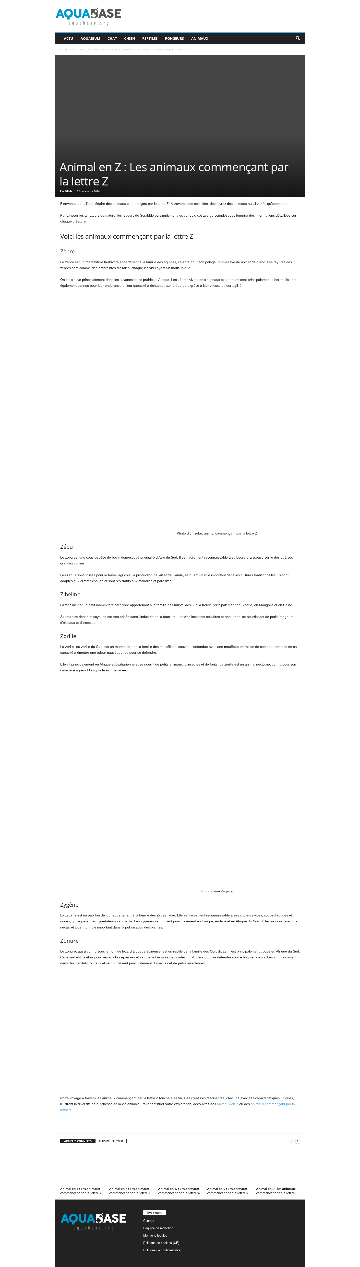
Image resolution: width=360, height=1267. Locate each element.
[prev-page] (291, 1141)
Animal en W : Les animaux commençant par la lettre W (179, 1191)
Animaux (199, 38)
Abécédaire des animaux (102, 49)
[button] (297, 38)
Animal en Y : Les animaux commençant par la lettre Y (80, 1191)
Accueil (64, 49)
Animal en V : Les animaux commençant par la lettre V (227, 1191)
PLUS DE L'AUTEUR (111, 1141)
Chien (129, 38)
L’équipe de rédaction (158, 1228)
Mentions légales (155, 1235)
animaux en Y (227, 1104)
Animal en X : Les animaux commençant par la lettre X (129, 1191)
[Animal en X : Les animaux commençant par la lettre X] (131, 1167)
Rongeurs (174, 38)
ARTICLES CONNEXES (78, 1141)
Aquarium (90, 38)
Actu (68, 38)
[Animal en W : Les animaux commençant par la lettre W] (180, 1167)
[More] (176, 1126)
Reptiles (150, 38)
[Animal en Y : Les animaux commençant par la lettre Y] (82, 1167)
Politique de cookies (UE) (161, 1243)
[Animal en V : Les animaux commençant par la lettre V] (229, 1167)
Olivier (69, 191)
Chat (112, 38)
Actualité (78, 49)
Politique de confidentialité (161, 1250)
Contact (148, 1221)
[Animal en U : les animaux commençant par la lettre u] (278, 1167)
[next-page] (297, 1141)
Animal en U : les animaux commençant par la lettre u (276, 1191)
